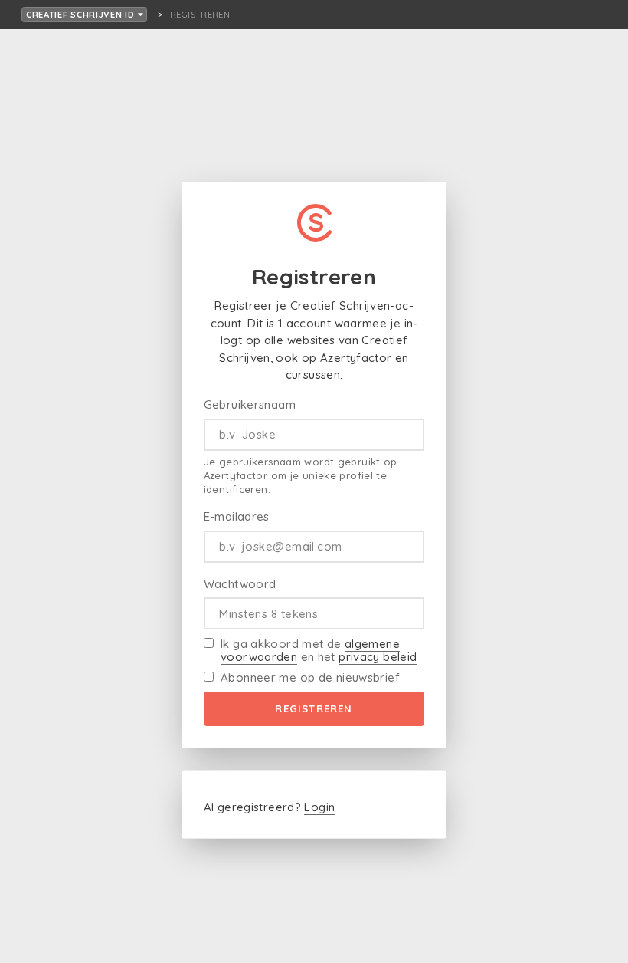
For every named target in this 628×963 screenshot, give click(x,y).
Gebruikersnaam (250, 404)
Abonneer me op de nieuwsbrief (310, 677)
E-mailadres (237, 516)
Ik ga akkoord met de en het (319, 650)
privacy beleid (378, 656)
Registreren (313, 708)
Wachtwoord (240, 583)
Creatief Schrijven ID (82, 14)
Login (319, 807)
